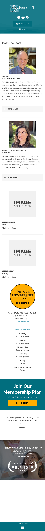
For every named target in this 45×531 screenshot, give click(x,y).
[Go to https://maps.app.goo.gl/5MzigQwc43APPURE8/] (27, 17)
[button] (22, 109)
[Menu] (22, 527)
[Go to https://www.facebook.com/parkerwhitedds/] (18, 17)
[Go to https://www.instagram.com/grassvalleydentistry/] (23, 17)
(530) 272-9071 (22, 321)
